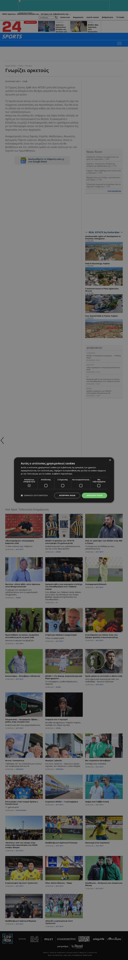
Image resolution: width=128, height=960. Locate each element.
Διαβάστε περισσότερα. (62, 473)
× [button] (110, 460)
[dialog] (64, 480)
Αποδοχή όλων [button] (94, 495)
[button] (34, 495)
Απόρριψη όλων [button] (67, 495)
